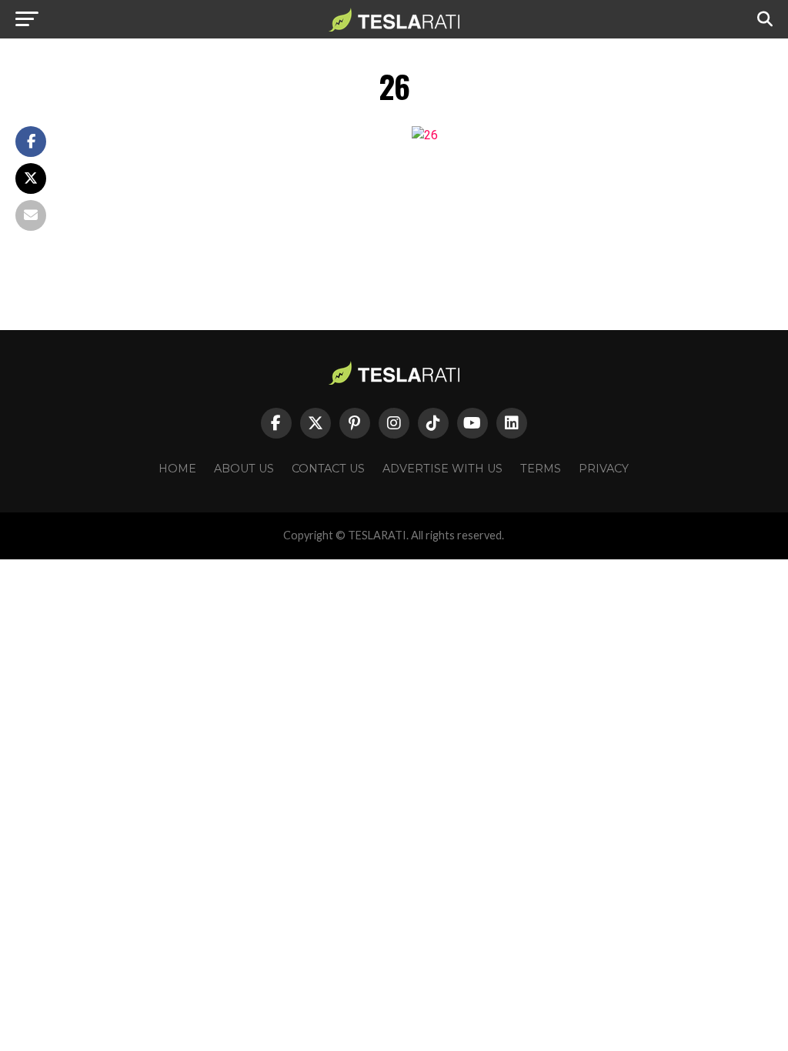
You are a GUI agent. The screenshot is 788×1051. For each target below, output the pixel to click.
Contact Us (328, 468)
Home (177, 468)
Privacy (604, 468)
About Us (244, 468)
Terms (540, 468)
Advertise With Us (442, 468)
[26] (425, 135)
